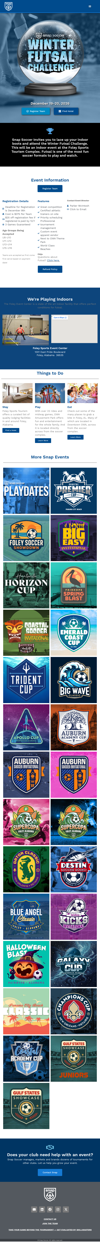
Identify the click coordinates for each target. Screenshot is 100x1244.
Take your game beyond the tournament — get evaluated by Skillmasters (50, 1230)
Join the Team (50, 1223)
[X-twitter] (66, 1209)
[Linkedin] (42, 1209)
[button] (90, 6)
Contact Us (50, 1219)
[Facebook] (50, 1209)
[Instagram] (58, 1209)
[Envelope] (34, 1209)
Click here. (53, 260)
